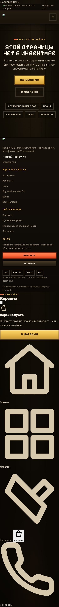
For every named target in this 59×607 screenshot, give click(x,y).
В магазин (29, 91)
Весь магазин (10, 202)
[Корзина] (52, 17)
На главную (29, 79)
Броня (47, 106)
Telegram (30, 263)
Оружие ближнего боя (22, 106)
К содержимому (10, 1)
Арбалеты (46, 114)
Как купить (8, 231)
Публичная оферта (12, 220)
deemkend (8, 281)
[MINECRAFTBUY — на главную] (16, 17)
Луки (31, 114)
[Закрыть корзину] (1, 302)
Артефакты (13, 114)
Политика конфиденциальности (20, 226)
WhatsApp (29, 255)
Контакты (8, 215)
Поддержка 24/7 (48, 7)
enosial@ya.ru (10, 162)
